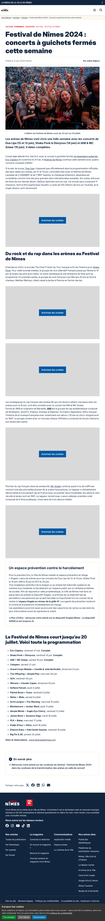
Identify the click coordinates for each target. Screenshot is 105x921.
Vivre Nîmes (6, 18)
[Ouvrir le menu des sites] (102, 2)
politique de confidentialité (61, 913)
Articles (24, 18)
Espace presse (60, 844)
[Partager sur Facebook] (33, 785)
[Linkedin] (28, 826)
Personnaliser (39, 917)
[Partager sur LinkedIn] (38, 785)
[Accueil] (4, 10)
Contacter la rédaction (40, 839)
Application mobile (62, 839)
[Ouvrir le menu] (94, 10)
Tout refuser (24, 917)
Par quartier (10, 850)
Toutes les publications (15, 839)
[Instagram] (12, 826)
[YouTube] (18, 826)
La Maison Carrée (86, 865)
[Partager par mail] (48, 785)
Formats (16, 18)
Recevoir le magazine (39, 853)
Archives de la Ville (86, 870)
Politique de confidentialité (47, 901)
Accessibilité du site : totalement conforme (80, 901)
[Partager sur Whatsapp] (43, 785)
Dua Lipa (29, 168)
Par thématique (12, 844)
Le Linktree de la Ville (63, 850)
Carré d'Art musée (86, 875)
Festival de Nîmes (53, 159)
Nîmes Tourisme (85, 886)
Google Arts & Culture (88, 880)
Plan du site (10, 901)
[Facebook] (7, 826)
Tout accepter (9, 917)
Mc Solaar (56, 486)
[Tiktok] (23, 826)
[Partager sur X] (27, 785)
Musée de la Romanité (88, 891)
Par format (10, 855)
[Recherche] (101, 10)
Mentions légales (25, 901)
